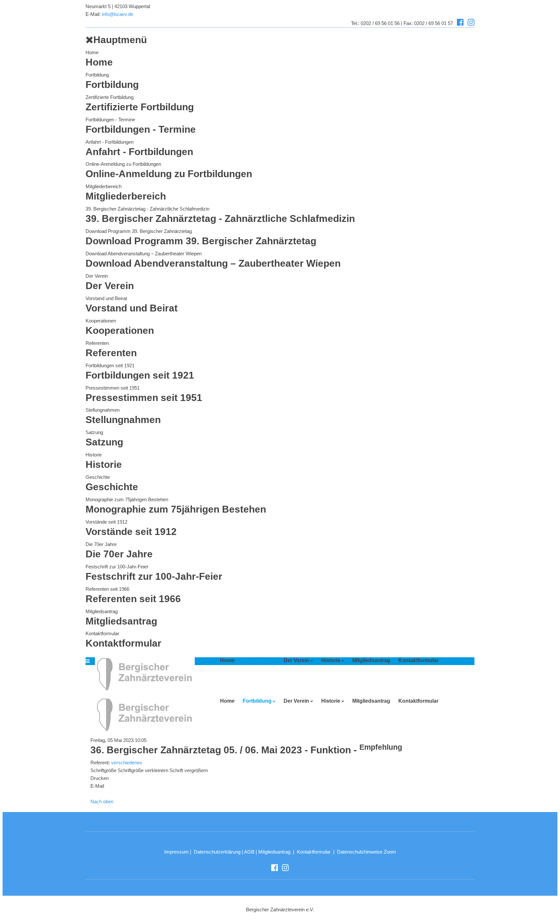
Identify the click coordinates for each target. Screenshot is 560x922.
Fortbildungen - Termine (110, 119)
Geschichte (98, 477)
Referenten (97, 343)
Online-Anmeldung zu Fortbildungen (123, 164)
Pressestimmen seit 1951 (113, 388)
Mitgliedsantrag (102, 611)
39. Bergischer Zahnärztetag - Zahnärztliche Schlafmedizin (147, 209)
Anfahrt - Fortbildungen (110, 142)
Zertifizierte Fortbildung (110, 97)
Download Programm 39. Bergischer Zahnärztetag (139, 231)
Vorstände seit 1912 (106, 522)
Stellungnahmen (103, 410)
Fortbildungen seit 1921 (110, 365)
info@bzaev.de (117, 14)
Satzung (94, 432)
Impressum (176, 852)
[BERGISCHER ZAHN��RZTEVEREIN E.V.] (142, 674)
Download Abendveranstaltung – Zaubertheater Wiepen (144, 253)
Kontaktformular (102, 633)
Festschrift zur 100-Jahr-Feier (117, 566)
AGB (249, 852)
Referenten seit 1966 (107, 589)
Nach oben (101, 801)
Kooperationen (101, 320)
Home (92, 52)
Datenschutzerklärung (217, 852)
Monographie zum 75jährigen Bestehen (127, 499)
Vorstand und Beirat (106, 298)
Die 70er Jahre (101, 544)
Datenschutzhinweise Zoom (366, 852)
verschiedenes (126, 762)
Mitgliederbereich (104, 186)
